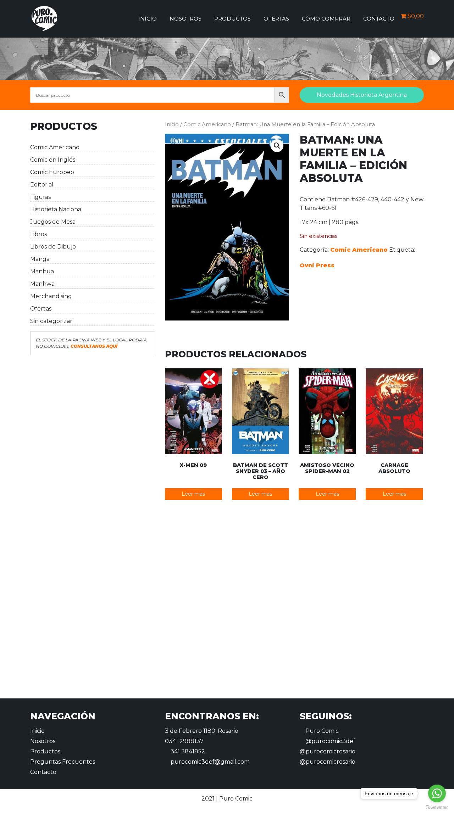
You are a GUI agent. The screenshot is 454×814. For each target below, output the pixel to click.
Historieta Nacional (56, 209)
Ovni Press (317, 265)
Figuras (40, 197)
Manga (40, 259)
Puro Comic (321, 730)
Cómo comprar (326, 18)
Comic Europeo (52, 172)
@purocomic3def (329, 741)
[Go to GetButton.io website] (437, 807)
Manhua (42, 271)
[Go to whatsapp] (437, 793)
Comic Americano (54, 147)
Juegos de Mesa (53, 221)
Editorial (42, 184)
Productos (232, 18)
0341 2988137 (184, 741)
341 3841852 (187, 751)
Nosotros (185, 18)
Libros (38, 234)
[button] (277, 145)
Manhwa (42, 283)
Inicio (147, 18)
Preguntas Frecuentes (62, 761)
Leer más (193, 494)
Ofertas (276, 18)
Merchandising (51, 296)
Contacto (378, 18)
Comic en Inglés (52, 159)
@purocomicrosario (327, 751)
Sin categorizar (51, 321)
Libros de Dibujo (53, 246)
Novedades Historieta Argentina (362, 94)
